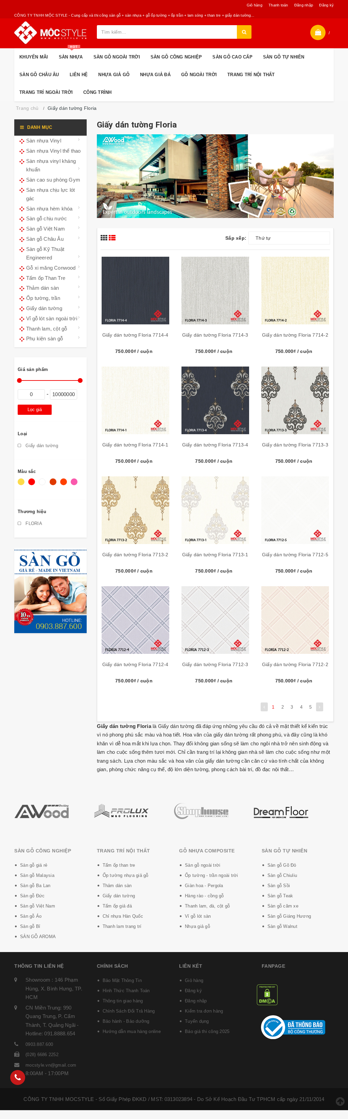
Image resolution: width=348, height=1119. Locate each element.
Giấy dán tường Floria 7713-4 (215, 444)
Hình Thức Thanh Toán (126, 990)
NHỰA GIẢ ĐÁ (155, 74)
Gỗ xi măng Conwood (51, 268)
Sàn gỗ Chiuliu (282, 875)
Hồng (75, 485)
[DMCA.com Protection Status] (267, 994)
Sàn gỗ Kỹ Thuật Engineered (45, 253)
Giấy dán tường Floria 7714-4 (135, 335)
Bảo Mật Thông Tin (122, 980)
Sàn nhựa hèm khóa (49, 208)
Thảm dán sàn (42, 288)
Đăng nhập (303, 5)
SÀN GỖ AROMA (38, 936)
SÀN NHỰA (71, 54)
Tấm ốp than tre (119, 865)
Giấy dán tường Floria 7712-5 (295, 554)
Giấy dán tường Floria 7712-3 (215, 664)
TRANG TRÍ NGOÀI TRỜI (46, 92)
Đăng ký (326, 5)
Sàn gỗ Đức (32, 895)
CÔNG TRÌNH (97, 92)
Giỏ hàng (254, 5)
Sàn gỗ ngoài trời (202, 865)
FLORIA (33, 523)
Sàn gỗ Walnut (282, 926)
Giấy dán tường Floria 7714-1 (135, 444)
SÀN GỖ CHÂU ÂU (39, 74)
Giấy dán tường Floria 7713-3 (295, 444)
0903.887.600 (39, 1044)
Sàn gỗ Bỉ (30, 926)
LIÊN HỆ (79, 74)
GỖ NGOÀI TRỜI (199, 74)
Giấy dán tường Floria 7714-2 (295, 335)
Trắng (43, 485)
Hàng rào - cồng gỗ (204, 895)
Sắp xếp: (235, 238)
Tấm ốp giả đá (117, 906)
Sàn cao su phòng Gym (53, 180)
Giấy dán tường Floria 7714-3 (215, 335)
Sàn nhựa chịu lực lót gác (50, 194)
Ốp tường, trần (43, 298)
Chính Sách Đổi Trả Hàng (129, 1011)
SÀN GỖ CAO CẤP (232, 57)
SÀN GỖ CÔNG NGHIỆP (176, 57)
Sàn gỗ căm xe (282, 906)
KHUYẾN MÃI (33, 57)
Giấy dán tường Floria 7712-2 (295, 664)
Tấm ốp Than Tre (45, 278)
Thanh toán (278, 5)
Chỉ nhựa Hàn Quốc (123, 916)
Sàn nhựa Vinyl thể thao (53, 151)
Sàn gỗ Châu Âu (45, 239)
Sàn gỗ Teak (280, 895)
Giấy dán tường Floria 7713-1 (215, 554)
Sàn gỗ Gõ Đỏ (281, 865)
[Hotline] (17, 1077)
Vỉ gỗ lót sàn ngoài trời (51, 318)
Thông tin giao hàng (123, 1000)
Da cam (64, 485)
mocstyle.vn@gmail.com (50, 1065)
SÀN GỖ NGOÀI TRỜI (116, 57)
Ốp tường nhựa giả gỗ (126, 875)
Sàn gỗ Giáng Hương (289, 916)
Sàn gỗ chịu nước (46, 218)
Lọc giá (35, 409)
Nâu (54, 485)
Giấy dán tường (44, 308)
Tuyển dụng (197, 1021)
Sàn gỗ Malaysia (37, 875)
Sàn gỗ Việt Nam (45, 229)
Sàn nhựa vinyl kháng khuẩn (51, 165)
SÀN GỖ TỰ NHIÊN (283, 57)
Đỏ (32, 485)
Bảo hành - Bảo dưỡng (126, 1021)
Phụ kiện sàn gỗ (44, 338)
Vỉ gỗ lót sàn (198, 916)
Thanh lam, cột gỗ (46, 329)
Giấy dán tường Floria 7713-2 (135, 554)
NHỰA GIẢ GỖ (113, 74)
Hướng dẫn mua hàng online (132, 1031)
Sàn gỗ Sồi (278, 885)
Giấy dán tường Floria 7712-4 (135, 664)
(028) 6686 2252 (41, 1054)
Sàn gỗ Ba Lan (35, 885)
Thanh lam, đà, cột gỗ (207, 906)
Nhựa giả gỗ (197, 926)
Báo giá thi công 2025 (207, 1031)
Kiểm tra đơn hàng (204, 1011)
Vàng (22, 485)
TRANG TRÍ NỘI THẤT (251, 74)
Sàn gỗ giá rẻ (33, 865)
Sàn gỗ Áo (30, 916)
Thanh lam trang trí (122, 926)
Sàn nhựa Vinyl (43, 140)
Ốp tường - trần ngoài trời (211, 875)
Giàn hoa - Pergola (204, 885)
